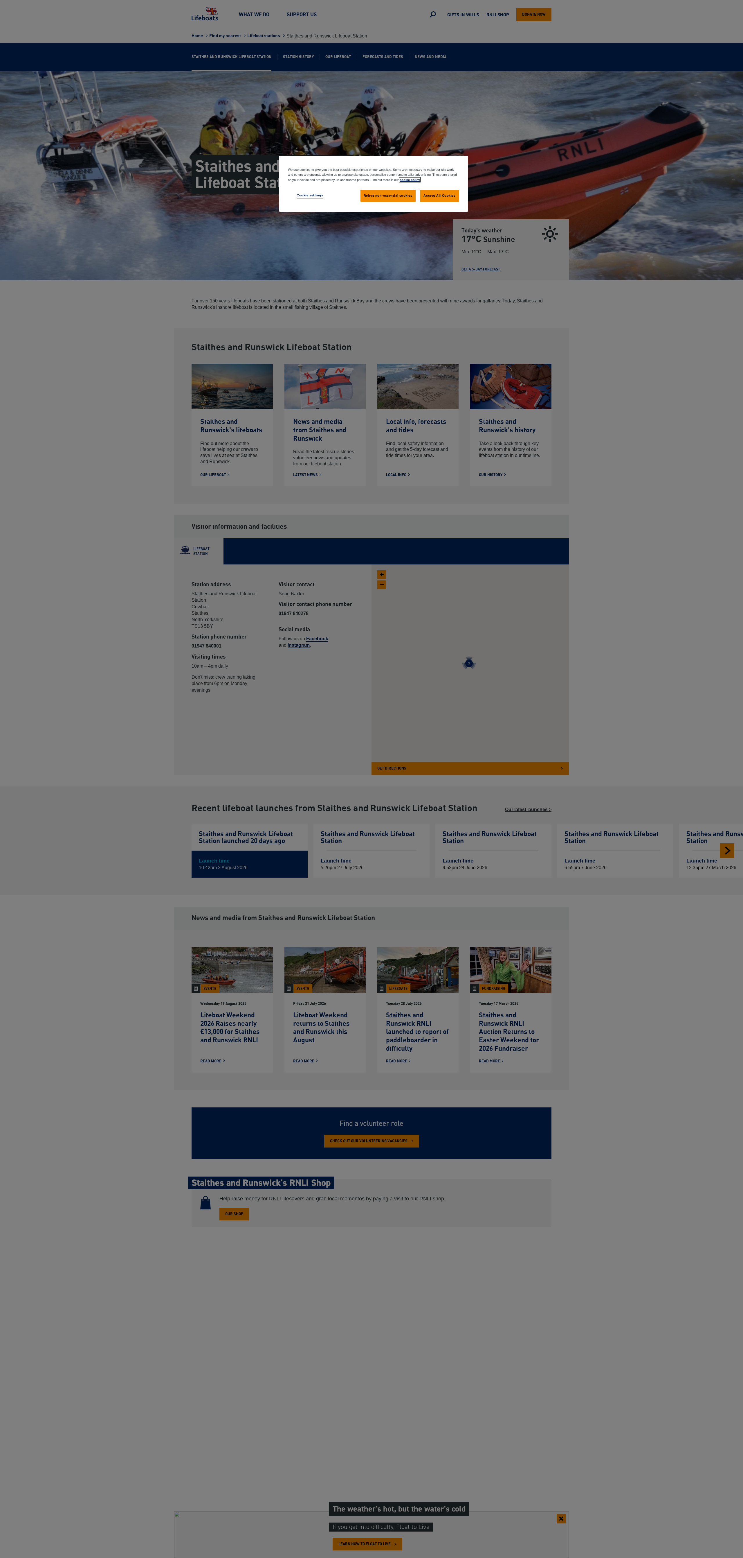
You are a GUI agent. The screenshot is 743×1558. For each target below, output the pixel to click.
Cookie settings (310, 195)
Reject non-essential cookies (388, 195)
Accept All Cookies (439, 195)
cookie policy (410, 179)
